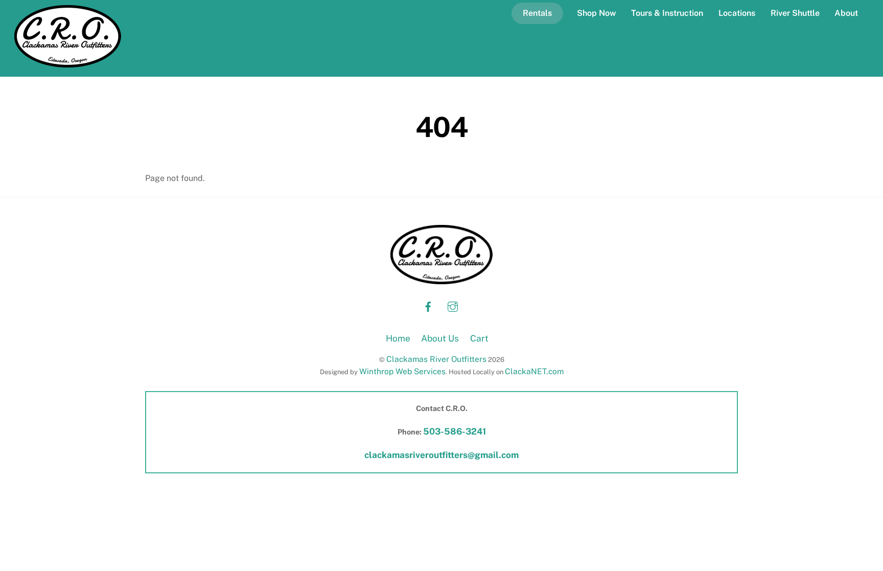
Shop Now (596, 13)
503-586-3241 (454, 431)
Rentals (537, 13)
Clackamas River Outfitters (436, 358)
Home (398, 338)
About (846, 13)
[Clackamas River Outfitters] (67, 62)
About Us (440, 338)
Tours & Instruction (667, 13)
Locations (736, 13)
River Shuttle (795, 13)
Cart (479, 338)
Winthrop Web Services (402, 371)
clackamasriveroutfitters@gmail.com (441, 455)
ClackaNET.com (534, 371)
